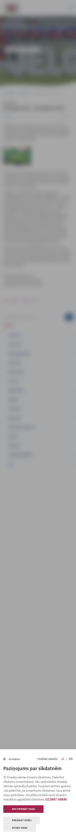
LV (63, 759)
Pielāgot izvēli (21, 820)
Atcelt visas (19, 827)
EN (71, 759)
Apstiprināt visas (23, 809)
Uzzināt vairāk (56, 799)
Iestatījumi (14, 759)
